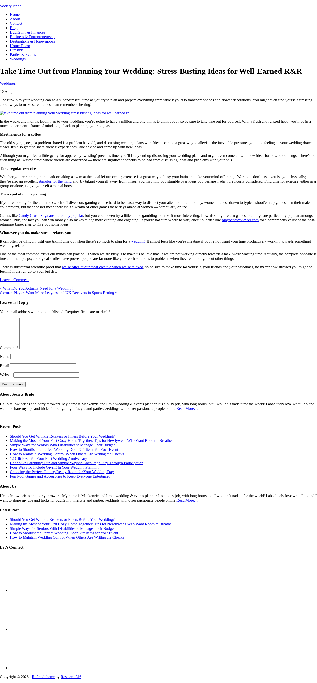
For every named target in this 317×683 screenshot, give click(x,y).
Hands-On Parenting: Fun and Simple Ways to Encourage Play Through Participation (76, 463)
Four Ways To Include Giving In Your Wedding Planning (54, 467)
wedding (138, 241)
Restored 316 (71, 677)
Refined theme (43, 677)
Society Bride (10, 6)
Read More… (187, 408)
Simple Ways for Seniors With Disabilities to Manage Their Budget (62, 445)
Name (4, 356)
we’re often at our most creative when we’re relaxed (102, 267)
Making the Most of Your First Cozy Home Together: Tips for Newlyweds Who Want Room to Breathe (91, 441)
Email (4, 366)
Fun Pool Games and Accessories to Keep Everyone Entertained (60, 476)
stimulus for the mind (55, 181)
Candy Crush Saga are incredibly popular (51, 215)
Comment (9, 348)
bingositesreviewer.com (240, 220)
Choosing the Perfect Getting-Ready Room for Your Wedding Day (62, 472)
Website (6, 375)
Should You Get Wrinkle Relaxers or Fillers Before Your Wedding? (62, 436)
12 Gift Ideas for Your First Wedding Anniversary (48, 458)
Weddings (8, 83)
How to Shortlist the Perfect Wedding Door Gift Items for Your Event (64, 449)
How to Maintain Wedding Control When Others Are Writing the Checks (67, 454)
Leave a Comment (14, 280)
